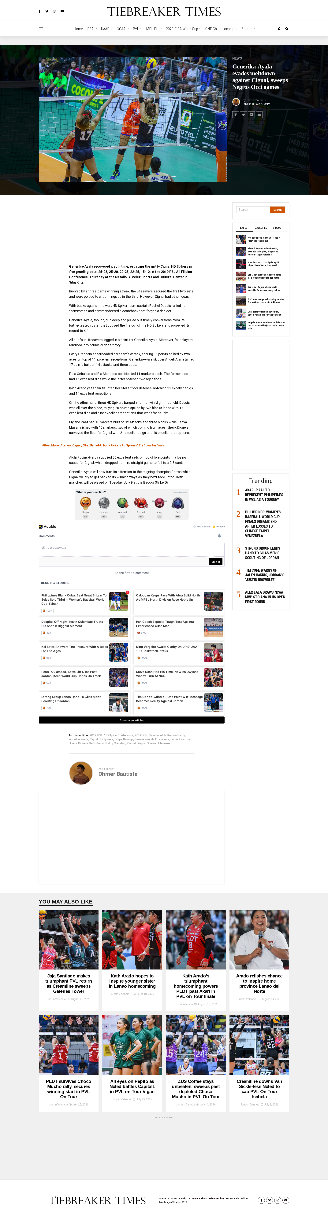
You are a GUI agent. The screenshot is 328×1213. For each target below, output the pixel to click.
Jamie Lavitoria (180, 739)
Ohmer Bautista (256, 100)
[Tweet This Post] (243, 114)
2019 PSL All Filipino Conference (111, 735)
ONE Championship (219, 29)
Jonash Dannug (185, 1104)
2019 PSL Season (147, 735)
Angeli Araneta (78, 739)
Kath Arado (96, 743)
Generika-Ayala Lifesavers (152, 739)
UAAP (105, 29)
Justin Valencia (56, 999)
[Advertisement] (132, 230)
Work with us (199, 1198)
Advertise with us (180, 1198)
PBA (90, 29)
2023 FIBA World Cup (182, 29)
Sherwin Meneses (158, 743)
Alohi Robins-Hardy (172, 735)
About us (164, 1198)
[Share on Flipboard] (251, 114)
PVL (136, 29)
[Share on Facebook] (235, 114)
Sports (247, 29)
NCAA (121, 29)
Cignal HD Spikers (101, 739)
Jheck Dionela (78, 743)
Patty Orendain (115, 743)
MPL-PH (152, 29)
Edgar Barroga (124, 739)
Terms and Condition (237, 1198)
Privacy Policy (216, 1198)
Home (78, 29)
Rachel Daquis (136, 743)
